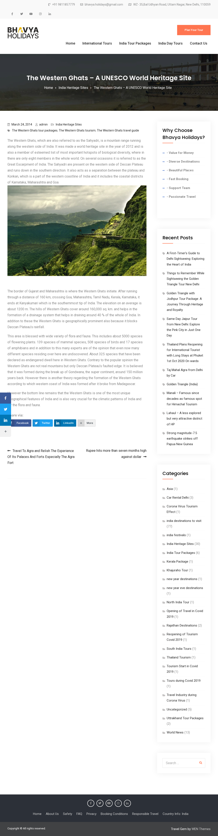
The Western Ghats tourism (77, 130)
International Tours (97, 43)
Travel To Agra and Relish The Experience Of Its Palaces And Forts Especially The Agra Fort (41, 457)
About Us (52, 814)
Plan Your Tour (194, 30)
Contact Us (198, 43)
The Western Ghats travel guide (118, 130)
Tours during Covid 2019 (184, 681)
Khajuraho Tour (177, 570)
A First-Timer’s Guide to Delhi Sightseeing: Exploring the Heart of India (185, 258)
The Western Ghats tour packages (34, 130)
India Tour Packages (135, 43)
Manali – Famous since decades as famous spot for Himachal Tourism (184, 398)
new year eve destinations (185, 588)
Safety (67, 814)
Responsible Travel (145, 814)
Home (70, 43)
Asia (170, 489)
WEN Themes (201, 829)
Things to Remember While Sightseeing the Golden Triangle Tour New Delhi (185, 278)
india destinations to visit (184, 521)
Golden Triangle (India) (182, 384)
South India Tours (179, 649)
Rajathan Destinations (182, 625)
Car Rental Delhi (178, 498)
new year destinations (182, 579)
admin (43, 124)
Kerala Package (177, 561)
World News (175, 732)
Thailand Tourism (179, 657)
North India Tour (178, 602)
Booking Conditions (114, 814)
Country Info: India (175, 814)
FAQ (79, 814)
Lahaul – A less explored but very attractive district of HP (184, 418)
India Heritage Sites (69, 124)
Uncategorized (177, 709)
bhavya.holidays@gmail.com (104, 4)
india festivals (176, 535)
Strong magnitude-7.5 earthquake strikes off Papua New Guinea (182, 438)
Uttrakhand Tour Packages (185, 718)
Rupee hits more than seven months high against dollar (116, 454)
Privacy (91, 814)
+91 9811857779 (63, 4)
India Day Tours (170, 43)
